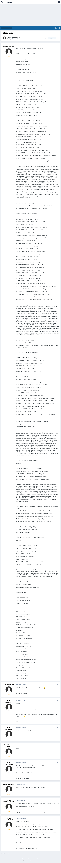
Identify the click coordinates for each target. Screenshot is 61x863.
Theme (24, 859)
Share (44, 38)
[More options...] (57, 45)
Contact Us (30, 859)
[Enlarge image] (44, 687)
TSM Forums (6, 2)
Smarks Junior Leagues (20, 39)
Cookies (37, 859)
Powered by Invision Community (30, 860)
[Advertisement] (30, 15)
